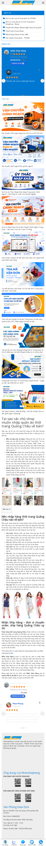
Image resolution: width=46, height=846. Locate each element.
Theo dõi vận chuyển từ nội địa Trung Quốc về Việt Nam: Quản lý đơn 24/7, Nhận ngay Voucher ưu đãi (22, 320)
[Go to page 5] (24, 95)
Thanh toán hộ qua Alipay (15, 31)
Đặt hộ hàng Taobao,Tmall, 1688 (17, 34)
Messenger (23, 844)
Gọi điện (41, 844)
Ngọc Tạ (16, 71)
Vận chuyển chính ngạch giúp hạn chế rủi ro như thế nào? (22, 133)
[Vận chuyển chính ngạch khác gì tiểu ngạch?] (23, 149)
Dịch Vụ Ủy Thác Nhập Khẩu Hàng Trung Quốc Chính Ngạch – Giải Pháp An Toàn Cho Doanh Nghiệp (21, 193)
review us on (17, 63)
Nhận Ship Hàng (18, 51)
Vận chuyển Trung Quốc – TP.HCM (17, 38)
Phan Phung (18, 704)
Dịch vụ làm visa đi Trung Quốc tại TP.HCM (21, 18)
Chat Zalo (14, 844)
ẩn (9, 509)
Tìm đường (5, 844)
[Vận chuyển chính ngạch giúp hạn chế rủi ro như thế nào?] (23, 116)
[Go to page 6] (26, 95)
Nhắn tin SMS (32, 844)
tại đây (10, 653)
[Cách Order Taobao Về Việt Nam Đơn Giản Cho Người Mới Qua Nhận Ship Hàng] (23, 244)
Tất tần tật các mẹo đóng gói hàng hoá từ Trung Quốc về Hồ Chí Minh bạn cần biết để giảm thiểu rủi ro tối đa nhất (22, 351)
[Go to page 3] (21, 95)
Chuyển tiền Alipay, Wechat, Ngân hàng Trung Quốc (24, 27)
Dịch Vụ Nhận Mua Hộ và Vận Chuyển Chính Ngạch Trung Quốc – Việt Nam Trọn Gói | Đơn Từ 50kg (22, 228)
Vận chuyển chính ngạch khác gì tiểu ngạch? (17, 166)
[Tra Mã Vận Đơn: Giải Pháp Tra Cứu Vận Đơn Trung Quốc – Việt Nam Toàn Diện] (23, 274)
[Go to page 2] (19, 95)
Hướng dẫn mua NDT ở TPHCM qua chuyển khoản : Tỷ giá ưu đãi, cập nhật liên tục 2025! (23, 382)
